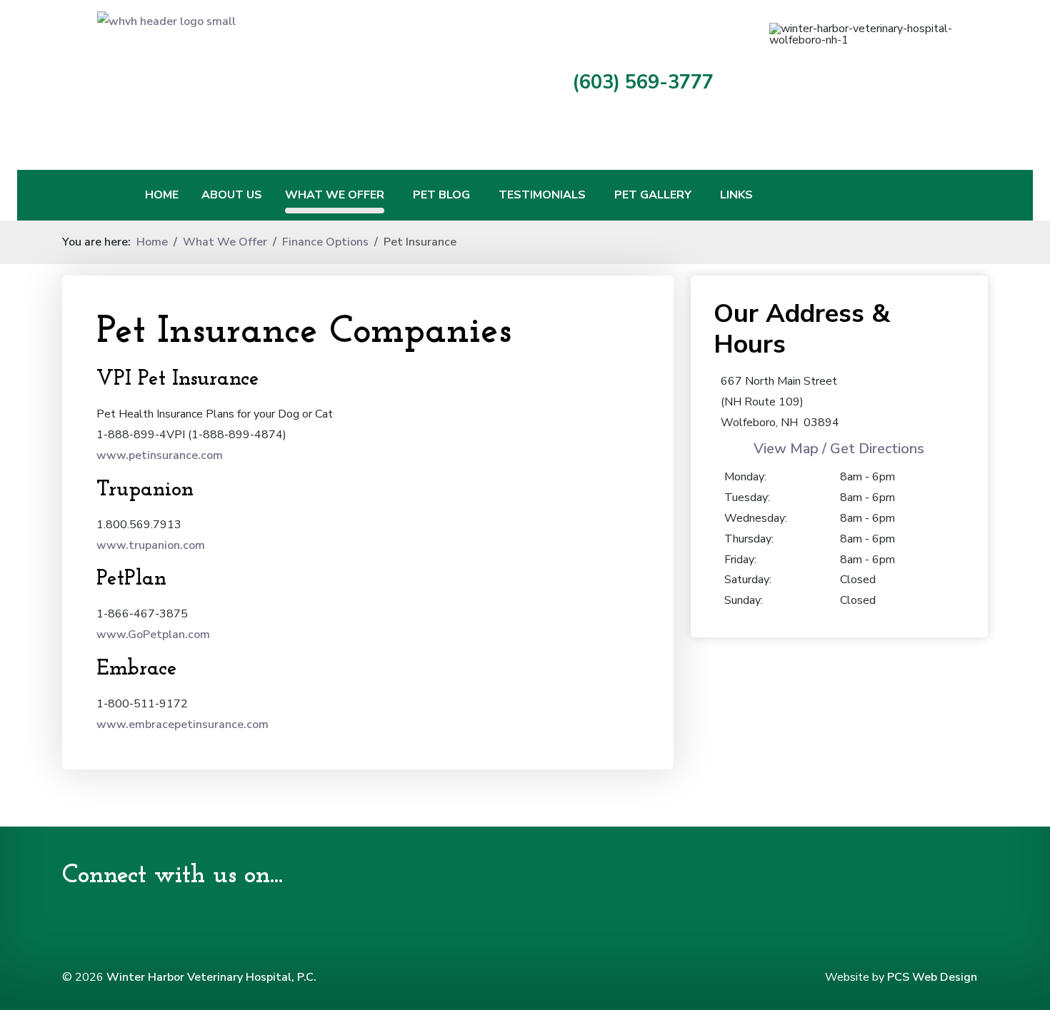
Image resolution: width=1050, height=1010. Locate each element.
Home (162, 195)
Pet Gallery (652, 195)
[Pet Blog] (478, 195)
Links (736, 195)
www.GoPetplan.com (153, 634)
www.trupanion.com (150, 545)
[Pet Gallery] (700, 195)
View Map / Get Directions (839, 448)
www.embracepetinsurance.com (182, 724)
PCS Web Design (932, 977)
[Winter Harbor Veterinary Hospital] (289, 79)
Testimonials (542, 195)
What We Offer (334, 195)
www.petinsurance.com (159, 455)
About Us (231, 195)
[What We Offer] (392, 195)
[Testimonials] (594, 195)
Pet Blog (441, 195)
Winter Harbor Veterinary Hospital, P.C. (211, 977)
